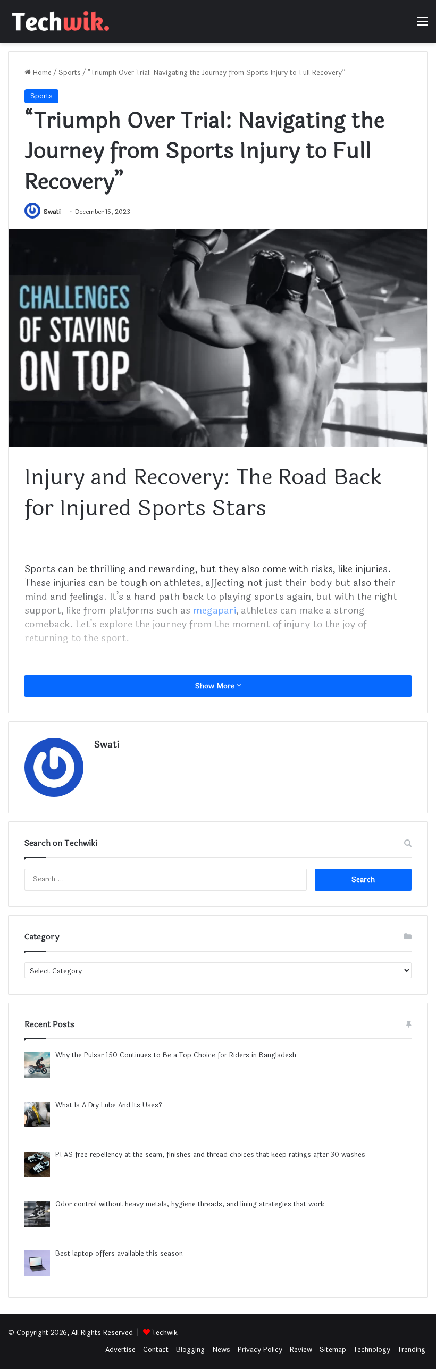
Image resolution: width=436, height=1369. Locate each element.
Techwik (165, 1333)
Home (41, 73)
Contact (156, 1350)
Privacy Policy (260, 1350)
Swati (52, 211)
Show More (216, 686)
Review (301, 1350)
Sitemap (333, 1350)
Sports (69, 73)
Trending (411, 1350)
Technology (372, 1350)
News (221, 1350)
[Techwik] (58, 21)
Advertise (120, 1350)
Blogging (190, 1350)
